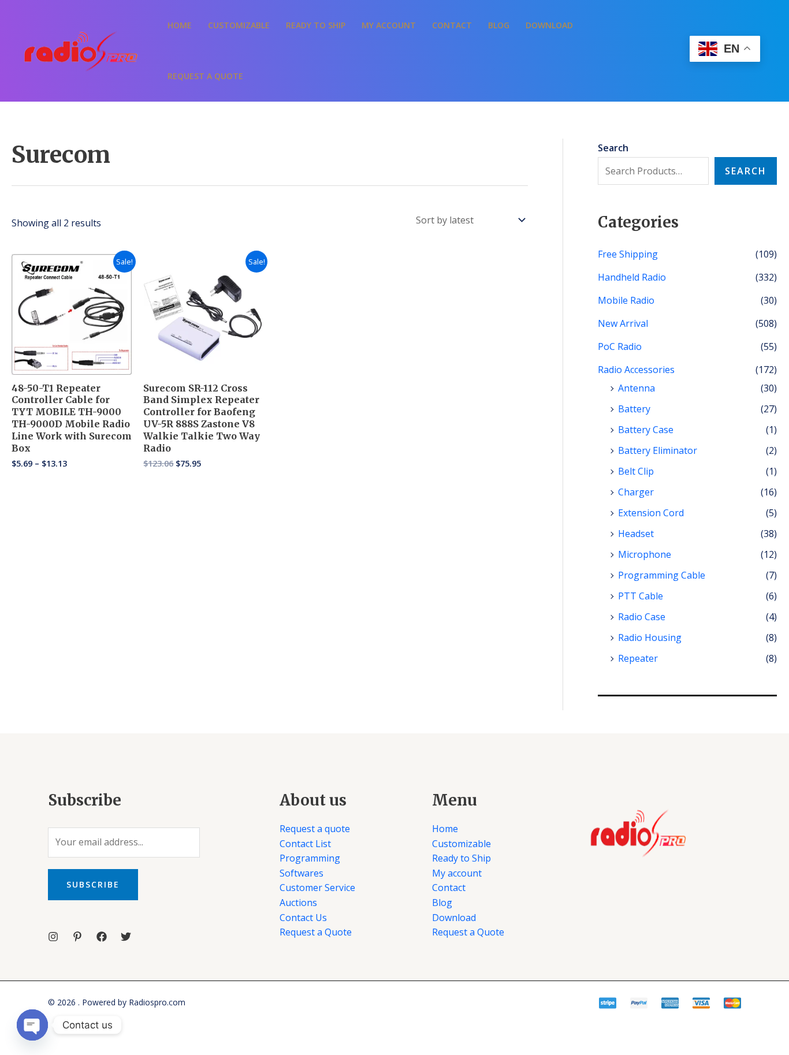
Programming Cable (661, 575)
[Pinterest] (77, 936)
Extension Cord (651, 512)
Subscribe (93, 884)
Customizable (239, 25)
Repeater (638, 658)
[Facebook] (101, 936)
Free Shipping (628, 254)
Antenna (636, 388)
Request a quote (315, 828)
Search (745, 171)
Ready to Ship (315, 25)
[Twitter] (126, 936)
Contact (452, 25)
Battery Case (645, 429)
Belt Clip (636, 471)
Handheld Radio (632, 277)
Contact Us (303, 917)
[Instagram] (53, 936)
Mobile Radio (626, 300)
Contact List (305, 843)
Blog (498, 25)
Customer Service (317, 887)
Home (180, 25)
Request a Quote (205, 75)
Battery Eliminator (657, 450)
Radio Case (641, 616)
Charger (636, 492)
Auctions (298, 902)
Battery (634, 408)
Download (549, 25)
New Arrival (623, 323)
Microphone (644, 554)
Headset (636, 533)
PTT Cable (640, 596)
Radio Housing (650, 637)
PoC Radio (620, 346)
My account (389, 25)
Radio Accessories (636, 369)
